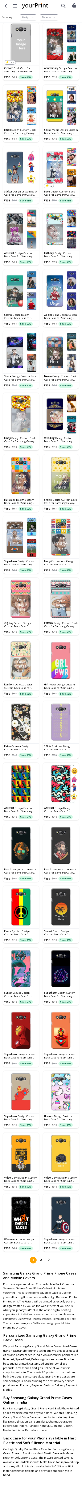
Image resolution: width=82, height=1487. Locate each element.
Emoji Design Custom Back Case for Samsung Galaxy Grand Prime (19, 501)
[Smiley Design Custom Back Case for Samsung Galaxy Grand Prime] (61, 475)
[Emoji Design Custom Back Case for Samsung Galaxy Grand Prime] (21, 106)
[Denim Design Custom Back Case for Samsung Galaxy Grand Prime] (61, 352)
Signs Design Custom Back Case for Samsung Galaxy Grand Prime (61, 316)
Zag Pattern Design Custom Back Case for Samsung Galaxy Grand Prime (18, 624)
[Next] (48, 1260)
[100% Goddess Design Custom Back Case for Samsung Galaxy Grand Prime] (61, 722)
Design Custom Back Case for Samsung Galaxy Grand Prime (60, 70)
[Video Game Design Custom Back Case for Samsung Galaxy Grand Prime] (21, 1154)
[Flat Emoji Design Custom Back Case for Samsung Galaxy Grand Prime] (21, 475)
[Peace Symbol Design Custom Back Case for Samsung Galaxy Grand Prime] (21, 907)
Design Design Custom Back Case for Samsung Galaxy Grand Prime (18, 316)
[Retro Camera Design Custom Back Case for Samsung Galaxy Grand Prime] (21, 722)
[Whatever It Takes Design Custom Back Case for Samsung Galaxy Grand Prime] (21, 1215)
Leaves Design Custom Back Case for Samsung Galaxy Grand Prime (18, 994)
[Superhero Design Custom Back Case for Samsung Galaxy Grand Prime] (21, 537)
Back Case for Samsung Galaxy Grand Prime (18, 70)
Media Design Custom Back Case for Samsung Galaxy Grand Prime (61, 131)
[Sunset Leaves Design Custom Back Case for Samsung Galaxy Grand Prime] (21, 969)
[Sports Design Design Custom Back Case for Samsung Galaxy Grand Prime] (21, 290)
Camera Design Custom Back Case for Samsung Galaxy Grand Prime (18, 748)
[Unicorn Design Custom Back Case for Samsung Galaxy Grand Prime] (61, 1092)
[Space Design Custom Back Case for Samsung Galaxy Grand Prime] (21, 352)
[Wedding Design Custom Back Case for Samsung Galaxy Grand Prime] (61, 414)
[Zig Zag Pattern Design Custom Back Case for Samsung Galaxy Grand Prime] (21, 599)
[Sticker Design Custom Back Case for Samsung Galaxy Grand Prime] (21, 167)
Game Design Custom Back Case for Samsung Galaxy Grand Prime (20, 1179)
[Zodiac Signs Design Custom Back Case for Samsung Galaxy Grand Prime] (61, 290)
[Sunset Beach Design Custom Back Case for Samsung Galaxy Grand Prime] (61, 907)
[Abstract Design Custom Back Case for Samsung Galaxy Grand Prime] (21, 229)
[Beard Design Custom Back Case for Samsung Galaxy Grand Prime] (21, 845)
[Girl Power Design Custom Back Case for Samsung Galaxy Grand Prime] (61, 660)
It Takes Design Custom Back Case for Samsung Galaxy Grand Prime (19, 1241)
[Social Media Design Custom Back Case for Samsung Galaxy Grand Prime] (61, 106)
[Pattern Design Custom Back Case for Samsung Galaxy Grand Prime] (61, 599)
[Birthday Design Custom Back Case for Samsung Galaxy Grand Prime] (61, 229)
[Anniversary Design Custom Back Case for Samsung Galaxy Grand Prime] (61, 44)
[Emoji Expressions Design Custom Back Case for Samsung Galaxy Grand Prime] (61, 537)
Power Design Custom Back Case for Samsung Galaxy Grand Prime (59, 686)
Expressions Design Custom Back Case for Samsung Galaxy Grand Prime (59, 563)
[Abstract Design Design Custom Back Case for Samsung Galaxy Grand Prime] (61, 784)
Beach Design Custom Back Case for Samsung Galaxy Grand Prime (58, 933)
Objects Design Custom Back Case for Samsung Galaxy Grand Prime (18, 686)
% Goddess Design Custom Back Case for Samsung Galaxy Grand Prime (58, 748)
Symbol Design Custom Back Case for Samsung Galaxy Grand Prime (18, 933)
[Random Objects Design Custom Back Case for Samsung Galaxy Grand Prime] (21, 660)
